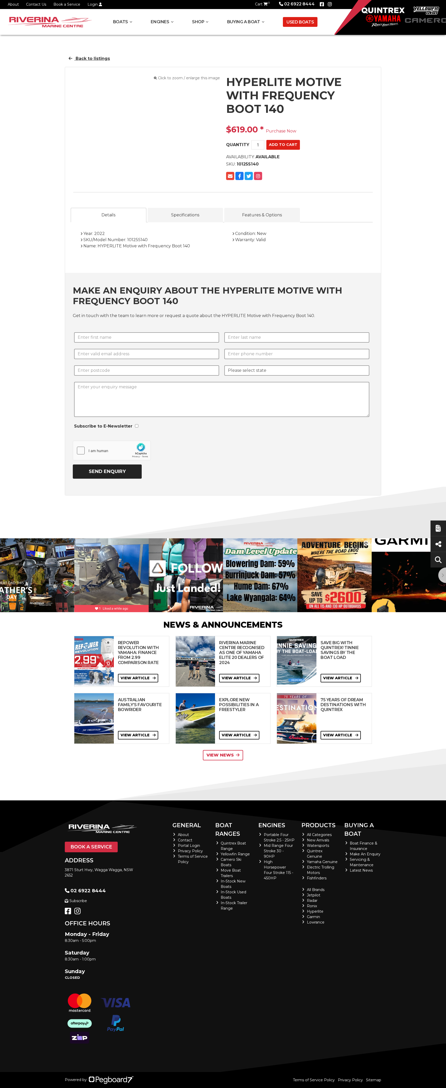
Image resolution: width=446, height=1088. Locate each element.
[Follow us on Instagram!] (78, 912)
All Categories (319, 834)
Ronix (312, 906)
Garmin (313, 916)
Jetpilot (313, 895)
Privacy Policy (190, 851)
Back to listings (92, 58)
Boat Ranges (227, 829)
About (13, 4)
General (186, 825)
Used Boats (300, 22)
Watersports (318, 845)
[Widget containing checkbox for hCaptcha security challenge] (112, 450)
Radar (312, 900)
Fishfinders (316, 878)
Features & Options (262, 214)
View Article (135, 678)
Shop (198, 21)
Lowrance (315, 922)
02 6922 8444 (299, 4)
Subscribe (78, 900)
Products (318, 825)
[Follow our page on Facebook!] (322, 4)
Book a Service (66, 4)
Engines (271, 825)
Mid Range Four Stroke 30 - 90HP (278, 851)
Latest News (361, 870)
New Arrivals (318, 840)
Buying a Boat (359, 829)
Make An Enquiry (365, 854)
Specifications (185, 214)
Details (108, 214)
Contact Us (36, 4)
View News (220, 755)
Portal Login (189, 845)
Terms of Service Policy (314, 1080)
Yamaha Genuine (322, 862)
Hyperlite (315, 911)
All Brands (315, 889)
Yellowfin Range (235, 854)
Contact (185, 840)
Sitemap (373, 1080)
